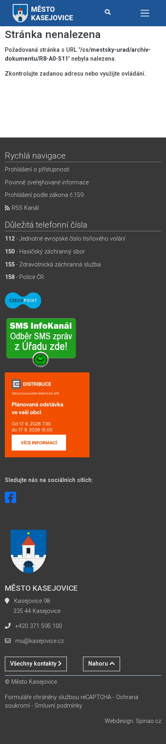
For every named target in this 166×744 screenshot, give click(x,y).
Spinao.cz (148, 721)
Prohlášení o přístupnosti (37, 169)
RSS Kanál (24, 208)
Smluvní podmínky (58, 705)
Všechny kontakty (34, 663)
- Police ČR (24, 277)
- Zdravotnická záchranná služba (53, 264)
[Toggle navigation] (145, 13)
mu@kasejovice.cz (39, 641)
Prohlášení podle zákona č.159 (44, 195)
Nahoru (99, 663)
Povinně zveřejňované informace (47, 182)
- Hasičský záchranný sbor (45, 251)
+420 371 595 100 (38, 626)
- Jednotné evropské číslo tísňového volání (65, 238)
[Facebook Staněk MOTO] (10, 497)
